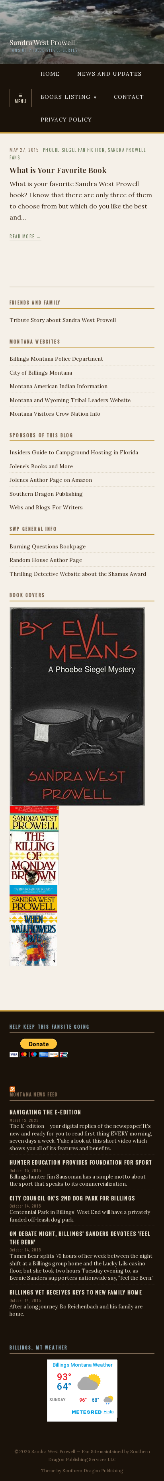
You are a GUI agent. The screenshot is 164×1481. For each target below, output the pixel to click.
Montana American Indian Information (58, 386)
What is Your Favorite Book (58, 170)
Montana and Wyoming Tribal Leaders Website (70, 400)
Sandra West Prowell (42, 42)
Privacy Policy (66, 119)
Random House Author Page (46, 560)
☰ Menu (21, 98)
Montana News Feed (34, 1094)
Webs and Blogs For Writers (46, 507)
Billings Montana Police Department (56, 358)
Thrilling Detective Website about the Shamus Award (78, 573)
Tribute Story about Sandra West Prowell (63, 320)
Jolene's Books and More (41, 466)
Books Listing (66, 96)
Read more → (25, 236)
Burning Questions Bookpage (48, 546)
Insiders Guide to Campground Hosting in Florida (74, 452)
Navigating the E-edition (46, 1112)
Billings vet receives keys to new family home (76, 1292)
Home (50, 73)
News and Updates (109, 73)
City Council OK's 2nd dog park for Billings (72, 1198)
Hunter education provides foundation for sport (81, 1162)
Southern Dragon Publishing (46, 493)
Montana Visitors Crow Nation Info (55, 413)
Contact (129, 96)
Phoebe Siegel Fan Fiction (74, 150)
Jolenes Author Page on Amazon (51, 479)
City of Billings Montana (41, 372)
